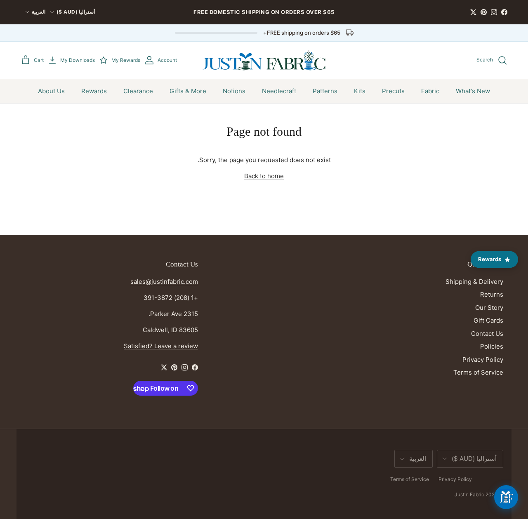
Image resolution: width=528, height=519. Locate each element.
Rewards (94, 91)
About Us (51, 91)
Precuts (393, 91)
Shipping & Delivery (474, 281)
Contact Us (487, 333)
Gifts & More (188, 91)
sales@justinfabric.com (164, 281)
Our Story (489, 307)
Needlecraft (279, 91)
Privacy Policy (482, 359)
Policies (491, 346)
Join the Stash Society (317, 15)
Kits (359, 91)
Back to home (264, 176)
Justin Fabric (469, 494)
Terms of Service (478, 372)
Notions (234, 91)
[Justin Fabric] (264, 60)
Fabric (430, 91)
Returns (491, 294)
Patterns (325, 91)
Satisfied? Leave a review (161, 346)
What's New (473, 91)
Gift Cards (488, 320)
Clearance (138, 91)
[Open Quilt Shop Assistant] (506, 497)
